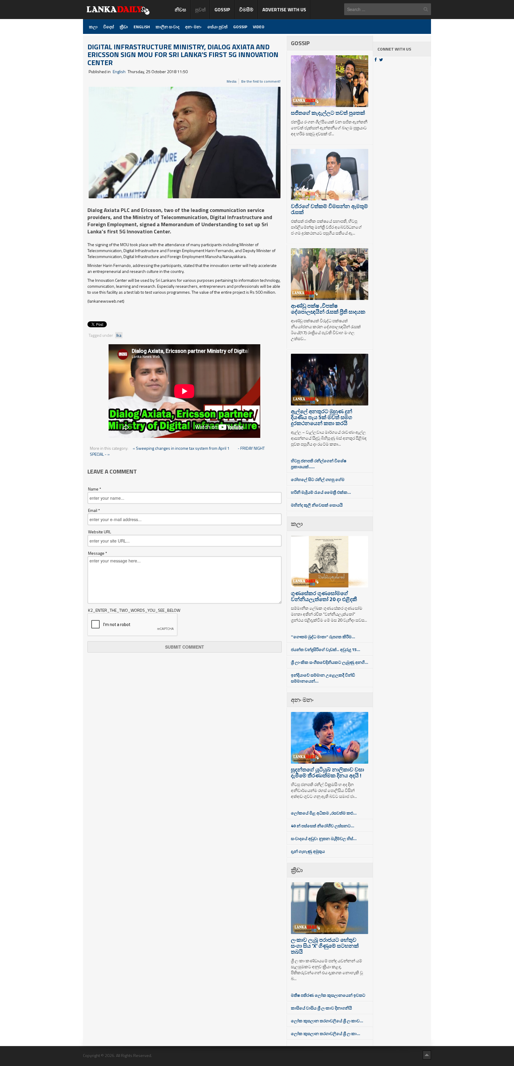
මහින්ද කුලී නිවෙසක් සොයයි (317, 505)
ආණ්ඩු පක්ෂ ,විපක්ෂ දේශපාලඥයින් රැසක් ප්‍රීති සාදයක (328, 309)
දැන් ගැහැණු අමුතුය (308, 851)
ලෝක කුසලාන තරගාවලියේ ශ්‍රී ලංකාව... (327, 1021)
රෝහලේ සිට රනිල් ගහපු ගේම (317, 479)
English (119, 71)
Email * (94, 510)
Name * (94, 489)
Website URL (99, 532)
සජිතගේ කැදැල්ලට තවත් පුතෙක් (328, 113)
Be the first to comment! (260, 81)
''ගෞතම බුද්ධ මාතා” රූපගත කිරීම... (323, 636)
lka (118, 335)
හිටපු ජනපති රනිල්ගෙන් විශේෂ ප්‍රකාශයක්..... (318, 463)
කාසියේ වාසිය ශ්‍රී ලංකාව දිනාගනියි (321, 1008)
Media (231, 81)
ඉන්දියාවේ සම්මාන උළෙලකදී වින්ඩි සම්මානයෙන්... (323, 678)
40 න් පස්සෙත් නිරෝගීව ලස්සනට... (322, 826)
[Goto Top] (427, 1055)
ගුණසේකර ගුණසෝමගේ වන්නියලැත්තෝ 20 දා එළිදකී (324, 596)
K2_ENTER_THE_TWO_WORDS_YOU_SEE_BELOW (134, 610)
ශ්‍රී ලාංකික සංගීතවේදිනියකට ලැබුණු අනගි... (329, 662)
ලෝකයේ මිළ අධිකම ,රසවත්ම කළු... (324, 813)
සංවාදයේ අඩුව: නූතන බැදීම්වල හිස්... (324, 838)
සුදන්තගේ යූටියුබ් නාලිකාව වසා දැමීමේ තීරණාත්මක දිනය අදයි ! (327, 772)
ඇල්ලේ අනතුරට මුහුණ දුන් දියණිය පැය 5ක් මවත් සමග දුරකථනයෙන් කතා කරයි (321, 417)
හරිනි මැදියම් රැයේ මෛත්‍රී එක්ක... (321, 492)
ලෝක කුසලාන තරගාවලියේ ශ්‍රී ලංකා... (325, 1033)
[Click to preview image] (184, 142)
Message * (97, 553)
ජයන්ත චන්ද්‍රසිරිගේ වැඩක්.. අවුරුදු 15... (325, 649)
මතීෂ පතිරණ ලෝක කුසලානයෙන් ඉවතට (328, 995)
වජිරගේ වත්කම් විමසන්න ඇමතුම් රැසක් (329, 209)
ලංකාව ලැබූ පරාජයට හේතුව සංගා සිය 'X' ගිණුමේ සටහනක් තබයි (325, 946)
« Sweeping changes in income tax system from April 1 (182, 448)
